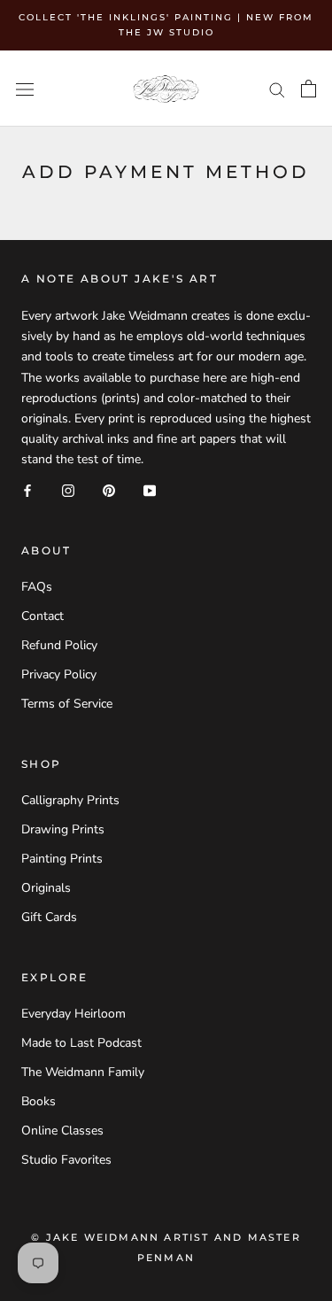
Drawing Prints (62, 829)
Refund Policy (59, 645)
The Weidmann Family (82, 1072)
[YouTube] (149, 489)
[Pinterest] (109, 489)
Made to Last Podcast (81, 1042)
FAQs (36, 586)
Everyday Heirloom (73, 1013)
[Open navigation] (25, 89)
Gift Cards (49, 917)
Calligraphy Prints (70, 800)
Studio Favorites (66, 1159)
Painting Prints (62, 858)
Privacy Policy (59, 674)
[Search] (277, 89)
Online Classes (62, 1130)
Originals (46, 887)
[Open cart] (308, 88)
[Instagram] (68, 489)
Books (38, 1101)
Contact (42, 616)
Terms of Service (66, 703)
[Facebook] (27, 489)
